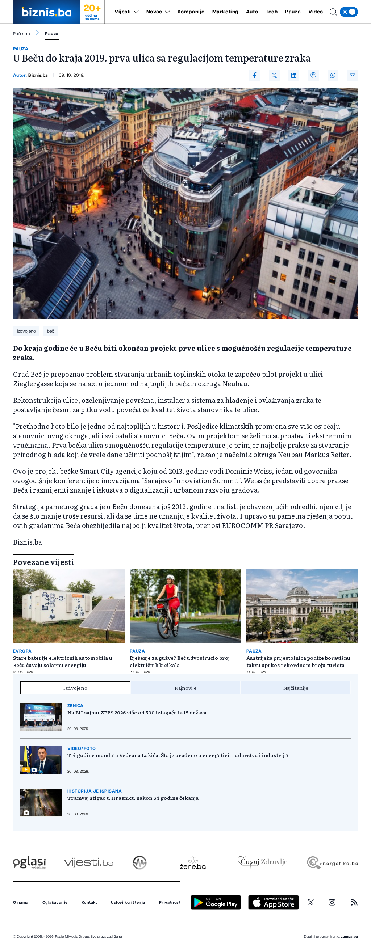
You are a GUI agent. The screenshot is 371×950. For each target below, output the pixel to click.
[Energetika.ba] (332, 862)
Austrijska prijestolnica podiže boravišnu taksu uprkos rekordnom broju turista (298, 661)
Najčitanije (295, 687)
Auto (252, 11)
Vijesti (122, 11)
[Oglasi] (29, 862)
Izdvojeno (75, 687)
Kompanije (191, 11)
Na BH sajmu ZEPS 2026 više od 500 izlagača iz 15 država (137, 712)
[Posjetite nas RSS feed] (354, 902)
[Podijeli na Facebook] (254, 75)
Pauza (293, 11)
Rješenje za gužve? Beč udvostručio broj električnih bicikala (180, 661)
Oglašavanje (55, 902)
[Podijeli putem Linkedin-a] (293, 75)
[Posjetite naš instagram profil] (332, 902)
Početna (21, 33)
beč (50, 331)
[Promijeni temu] (349, 12)
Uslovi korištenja (128, 902)
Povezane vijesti (43, 561)
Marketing (225, 11)
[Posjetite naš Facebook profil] (290, 902)
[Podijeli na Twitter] (274, 75)
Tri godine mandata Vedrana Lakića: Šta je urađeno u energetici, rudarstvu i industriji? (178, 755)
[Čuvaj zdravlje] (262, 862)
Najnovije (186, 687)
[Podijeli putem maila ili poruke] (352, 75)
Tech (272, 11)
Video (315, 11)
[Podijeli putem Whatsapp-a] (333, 75)
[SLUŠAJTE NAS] (140, 862)
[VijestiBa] (88, 862)
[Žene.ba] (193, 862)
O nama (21, 902)
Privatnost (169, 902)
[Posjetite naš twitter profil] (311, 902)
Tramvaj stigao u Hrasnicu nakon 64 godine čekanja (133, 797)
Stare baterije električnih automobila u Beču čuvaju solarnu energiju (62, 661)
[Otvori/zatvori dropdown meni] (135, 11)
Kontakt (89, 902)
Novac (154, 11)
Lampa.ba (349, 936)
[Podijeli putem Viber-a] (313, 75)
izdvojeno (26, 331)
